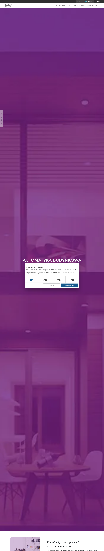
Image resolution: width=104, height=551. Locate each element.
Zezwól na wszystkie (69, 285)
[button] (98, 1)
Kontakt (94, 5)
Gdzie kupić (82, 5)
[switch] (45, 280)
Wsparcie (75, 5)
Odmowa (52, 285)
